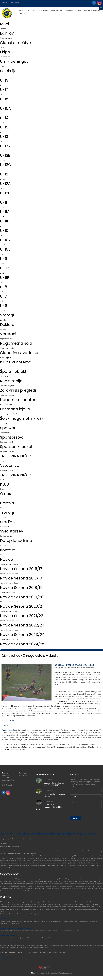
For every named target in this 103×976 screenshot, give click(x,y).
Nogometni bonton (7, 395)
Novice (2, 555)
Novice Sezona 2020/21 (9, 602)
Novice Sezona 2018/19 (9, 583)
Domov (3, 29)
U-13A (2, 141)
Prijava (5, 3)
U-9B (2, 273)
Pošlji (75, 818)
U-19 (2, 76)
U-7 (1, 292)
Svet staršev (4, 527)
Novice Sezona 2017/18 (9, 574)
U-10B (2, 245)
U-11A (2, 207)
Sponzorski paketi (6, 442)
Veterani (3, 329)
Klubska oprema (6, 358)
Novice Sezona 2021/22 (9, 611)
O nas (2, 489)
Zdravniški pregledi (7, 386)
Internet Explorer (7, 957)
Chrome (4, 959)
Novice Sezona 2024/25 (9, 639)
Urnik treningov (5, 57)
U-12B (2, 188)
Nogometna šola (6, 339)
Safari (3, 962)
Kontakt (3, 545)
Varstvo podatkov (51, 973)
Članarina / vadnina (7, 348)
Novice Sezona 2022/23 (9, 621)
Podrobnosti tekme (9, 720)
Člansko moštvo (6, 38)
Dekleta (3, 320)
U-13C (2, 160)
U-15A (2, 104)
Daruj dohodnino (6, 536)
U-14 (2, 113)
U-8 (1, 282)
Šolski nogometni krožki (9, 414)
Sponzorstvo (5, 433)
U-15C (2, 123)
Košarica (15, 3)
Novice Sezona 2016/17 (9, 564)
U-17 (1, 85)
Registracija (4, 376)
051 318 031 (23, 775)
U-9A (2, 264)
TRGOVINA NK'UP (7, 451)
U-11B (2, 217)
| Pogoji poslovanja (65, 973)
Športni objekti (5, 367)
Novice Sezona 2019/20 (9, 592)
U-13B (2, 151)
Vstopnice (3, 461)
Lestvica (5, 725)
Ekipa (2, 47)
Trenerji (2, 508)
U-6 (1, 301)
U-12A (2, 179)
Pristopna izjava (6, 404)
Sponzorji (3, 423)
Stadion (3, 517)
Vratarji (2, 311)
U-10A (2, 235)
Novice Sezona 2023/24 (9, 630)
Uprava (2, 498)
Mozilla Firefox (6, 955)
